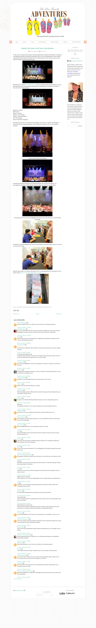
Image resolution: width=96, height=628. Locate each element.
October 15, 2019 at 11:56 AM (24, 335)
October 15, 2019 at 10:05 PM (24, 409)
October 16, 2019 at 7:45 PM (23, 525)
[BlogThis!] (15, 310)
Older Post (58, 314)
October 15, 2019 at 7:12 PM (23, 388)
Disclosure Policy (76, 41)
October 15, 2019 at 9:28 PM (23, 403)
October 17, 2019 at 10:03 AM (23, 553)
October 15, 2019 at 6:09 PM (23, 368)
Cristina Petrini (20, 344)
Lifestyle (65, 41)
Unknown (19, 384)
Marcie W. (19, 370)
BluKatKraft (20, 410)
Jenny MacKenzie (21, 377)
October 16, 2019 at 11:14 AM (24, 475)
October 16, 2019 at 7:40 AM (23, 437)
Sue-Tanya (19, 512)
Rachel (18, 549)
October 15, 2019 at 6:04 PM (23, 360)
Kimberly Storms (21, 417)
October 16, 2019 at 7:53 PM (23, 541)
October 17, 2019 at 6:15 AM (23, 547)
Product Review (54, 41)
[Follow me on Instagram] (75, 54)
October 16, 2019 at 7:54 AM (23, 445)
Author (24, 41)
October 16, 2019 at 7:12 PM (23, 511)
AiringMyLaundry (21, 329)
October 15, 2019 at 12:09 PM (24, 343)
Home (16, 41)
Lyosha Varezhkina (21, 555)
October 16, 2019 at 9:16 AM (23, 467)
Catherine (19, 490)
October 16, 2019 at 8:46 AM (23, 453)
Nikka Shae (19, 542)
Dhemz (32, 51)
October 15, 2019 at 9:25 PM (23, 396)
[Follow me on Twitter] (72, 50)
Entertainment (42, 41)
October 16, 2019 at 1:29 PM (23, 481)
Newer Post (16, 314)
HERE (68, 119)
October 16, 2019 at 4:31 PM (23, 489)
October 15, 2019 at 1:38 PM (23, 352)
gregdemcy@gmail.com (77, 61)
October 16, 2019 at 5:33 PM (23, 503)
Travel (32, 41)
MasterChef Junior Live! (30, 84)
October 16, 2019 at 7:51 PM (23, 533)
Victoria (19, 439)
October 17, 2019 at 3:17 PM (23, 569)
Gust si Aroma (20, 425)
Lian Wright (20, 390)
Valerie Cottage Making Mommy (24, 571)
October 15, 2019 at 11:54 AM (24, 327)
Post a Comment (18, 578)
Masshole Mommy (21, 322)
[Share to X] (16, 310)
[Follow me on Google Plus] (75, 50)
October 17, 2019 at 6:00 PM (23, 577)
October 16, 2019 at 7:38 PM (23, 517)
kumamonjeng (20, 362)
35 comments (43, 51)
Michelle (19, 398)
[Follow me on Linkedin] (81, 50)
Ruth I (18, 447)
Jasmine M (19, 563)
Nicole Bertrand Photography (24, 454)
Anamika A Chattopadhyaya (23, 534)
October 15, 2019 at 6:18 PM (23, 382)
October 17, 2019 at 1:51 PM (23, 561)
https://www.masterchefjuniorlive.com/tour (31, 272)
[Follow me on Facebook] (69, 50)
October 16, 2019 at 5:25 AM (23, 429)
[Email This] (13, 310)
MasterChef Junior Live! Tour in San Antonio (37, 48)
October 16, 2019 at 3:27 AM (23, 423)
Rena (18, 469)
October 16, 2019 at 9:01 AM (23, 459)
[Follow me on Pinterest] (78, 50)
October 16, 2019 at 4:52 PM (23, 495)
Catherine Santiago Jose (22, 519)
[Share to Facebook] (18, 310)
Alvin (18, 431)
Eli (17, 483)
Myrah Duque (20, 527)
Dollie (18, 337)
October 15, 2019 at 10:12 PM (24, 415)
